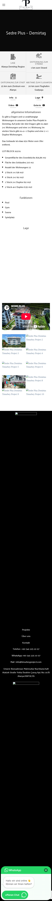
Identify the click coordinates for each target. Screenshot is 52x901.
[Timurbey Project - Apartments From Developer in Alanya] (26, 5)
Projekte (26, 630)
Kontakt (26, 642)
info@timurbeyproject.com (28, 662)
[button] (3, 4)
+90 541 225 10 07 (30, 649)
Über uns (26, 636)
